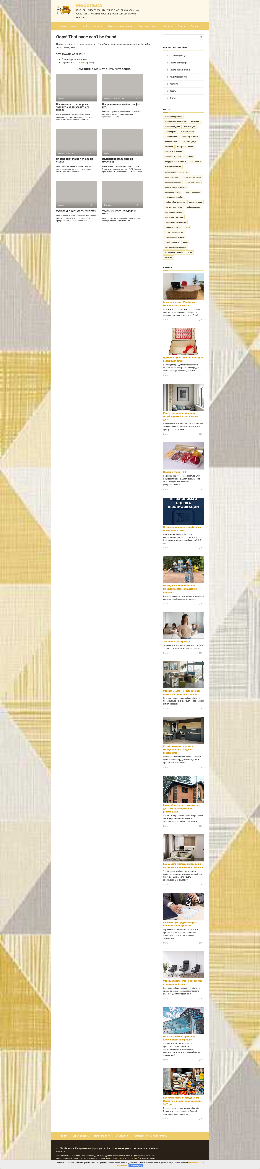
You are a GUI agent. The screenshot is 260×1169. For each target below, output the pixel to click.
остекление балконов (192, 177)
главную (80, 62)
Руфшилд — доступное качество (76, 210)
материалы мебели (185, 147)
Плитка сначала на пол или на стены (74, 160)
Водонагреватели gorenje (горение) (117, 160)
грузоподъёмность (190, 137)
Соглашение (122, 1135)
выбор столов (171, 137)
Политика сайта (102, 1135)
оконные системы (173, 167)
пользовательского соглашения (122, 1158)
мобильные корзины (174, 152)
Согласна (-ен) (136, 1166)
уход (190, 252)
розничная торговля (174, 217)
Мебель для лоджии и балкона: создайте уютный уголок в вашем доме (180, 416)
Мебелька (88, 5)
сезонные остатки (173, 227)
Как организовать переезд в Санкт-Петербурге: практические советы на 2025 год (182, 1101)
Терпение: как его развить (177, 641)
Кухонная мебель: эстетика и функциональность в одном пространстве (178, 749)
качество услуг (189, 142)
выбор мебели (187, 132)
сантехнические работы (175, 222)
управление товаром (174, 252)
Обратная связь (81, 1135)
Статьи (194, 26)
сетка (187, 227)
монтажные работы (173, 157)
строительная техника (174, 237)
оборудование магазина (175, 162)
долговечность (171, 142)
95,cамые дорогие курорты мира (119, 212)
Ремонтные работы (147, 26)
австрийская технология (175, 122)
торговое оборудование (175, 247)
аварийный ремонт (173, 117)
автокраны (195, 122)
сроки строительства (174, 232)
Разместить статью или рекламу (150, 1135)
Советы (181, 26)
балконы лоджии (172, 127)
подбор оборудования (175, 202)
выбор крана (170, 132)
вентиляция (189, 127)
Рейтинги (167, 26)
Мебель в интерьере (93, 26)
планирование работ (174, 197)
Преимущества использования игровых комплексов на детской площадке (180, 588)
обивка (189, 157)
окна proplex (195, 162)
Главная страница (68, 26)
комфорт (169, 147)
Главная (63, 1135)
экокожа (168, 257)
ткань (185, 242)
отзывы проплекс (173, 192)
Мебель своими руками (120, 26)
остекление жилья (173, 182)
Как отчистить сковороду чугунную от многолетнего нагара (72, 107)
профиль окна (195, 202)
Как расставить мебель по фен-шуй (121, 106)
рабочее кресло (193, 207)
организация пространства (176, 172)
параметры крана (192, 192)
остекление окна (192, 182)
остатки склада (171, 177)
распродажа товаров (174, 212)
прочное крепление (173, 207)
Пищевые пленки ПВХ (174, 472)
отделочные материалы (175, 187)
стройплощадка (172, 242)
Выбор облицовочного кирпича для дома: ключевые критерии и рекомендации (181, 808)
